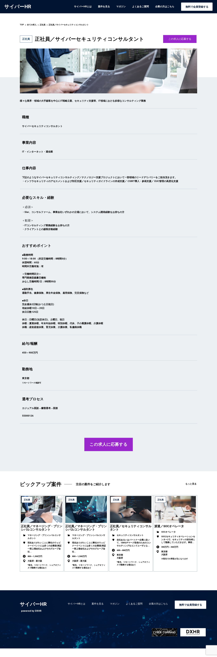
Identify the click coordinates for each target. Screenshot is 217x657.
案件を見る (104, 6)
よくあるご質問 (140, 6)
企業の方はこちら (164, 6)
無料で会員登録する (197, 6)
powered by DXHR (31, 610)
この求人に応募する (179, 38)
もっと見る (191, 483)
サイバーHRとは (83, 6)
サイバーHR (17, 7)
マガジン (121, 6)
